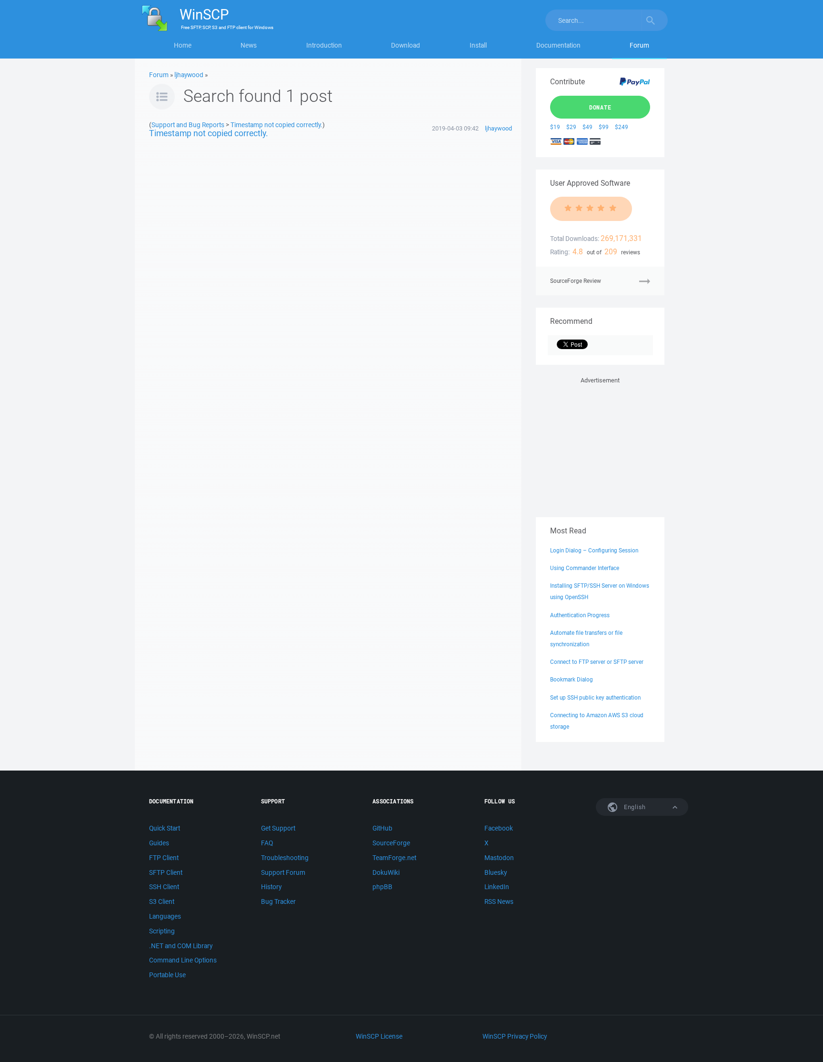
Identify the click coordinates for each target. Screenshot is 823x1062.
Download (405, 45)
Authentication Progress (580, 615)
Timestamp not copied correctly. (276, 124)
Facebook (498, 828)
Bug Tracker (278, 901)
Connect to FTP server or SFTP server (596, 661)
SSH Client (164, 886)
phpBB (382, 886)
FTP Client (164, 857)
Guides (159, 843)
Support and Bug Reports (187, 124)
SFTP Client (165, 872)
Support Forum (283, 872)
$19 (555, 126)
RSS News (498, 901)
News (249, 45)
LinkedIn (496, 886)
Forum (639, 45)
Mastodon (499, 857)
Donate (600, 107)
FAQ (267, 843)
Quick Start (164, 828)
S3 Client (161, 901)
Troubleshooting (285, 857)
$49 (587, 126)
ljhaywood (188, 74)
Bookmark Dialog (571, 679)
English (634, 807)
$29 (571, 126)
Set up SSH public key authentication (595, 697)
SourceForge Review (575, 280)
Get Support (278, 828)
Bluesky (495, 872)
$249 (621, 126)
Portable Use (167, 975)
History (271, 886)
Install (478, 45)
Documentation (558, 45)
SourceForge (391, 843)
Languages (165, 916)
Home (182, 45)
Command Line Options (183, 960)
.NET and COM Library (180, 946)
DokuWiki (386, 872)
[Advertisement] (600, 445)
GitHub (382, 828)
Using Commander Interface (584, 567)
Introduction (324, 45)
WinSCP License (379, 1036)
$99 (604, 126)
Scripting (162, 931)
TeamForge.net (394, 857)
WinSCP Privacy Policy (514, 1036)
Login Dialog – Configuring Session (594, 550)
